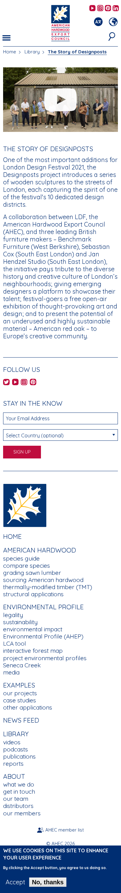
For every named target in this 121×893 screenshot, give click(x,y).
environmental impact (32, 629)
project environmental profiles (45, 658)
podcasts (15, 749)
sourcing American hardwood (43, 580)
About (14, 776)
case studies (19, 700)
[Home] (25, 504)
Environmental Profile (43, 607)
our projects (20, 693)
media (11, 672)
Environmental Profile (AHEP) (43, 636)
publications (19, 756)
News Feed (21, 720)
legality (13, 615)
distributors (18, 806)
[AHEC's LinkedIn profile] (116, 8)
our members (22, 813)
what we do (18, 784)
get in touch (19, 791)
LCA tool (14, 643)
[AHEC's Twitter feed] (6, 382)
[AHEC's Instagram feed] (100, 8)
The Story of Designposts (77, 52)
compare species (26, 565)
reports (13, 763)
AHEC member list (64, 830)
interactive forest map (33, 650)
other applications (27, 707)
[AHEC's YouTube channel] (92, 8)
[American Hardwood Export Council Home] (60, 22)
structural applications (33, 594)
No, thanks (48, 882)
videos (11, 742)
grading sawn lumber (32, 572)
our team (15, 798)
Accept (15, 882)
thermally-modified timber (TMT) (47, 587)
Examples (19, 685)
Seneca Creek (22, 665)
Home (9, 52)
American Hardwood (39, 550)
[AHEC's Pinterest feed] (108, 8)
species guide (21, 558)
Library (32, 52)
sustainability (20, 622)
